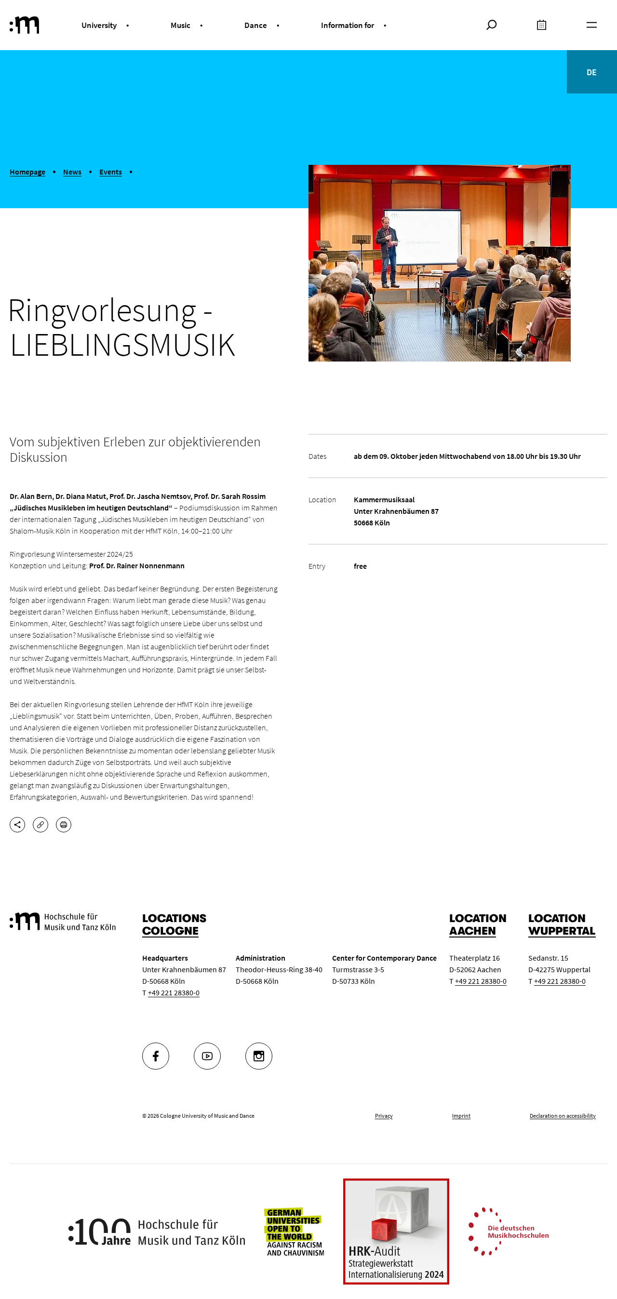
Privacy (384, 1115)
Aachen (472, 930)
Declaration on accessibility (563, 1115)
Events (110, 171)
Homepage (27, 171)
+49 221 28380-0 (174, 992)
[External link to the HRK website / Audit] (396, 1231)
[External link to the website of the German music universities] (509, 1230)
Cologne (170, 930)
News (72, 171)
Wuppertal (562, 930)
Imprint (461, 1115)
